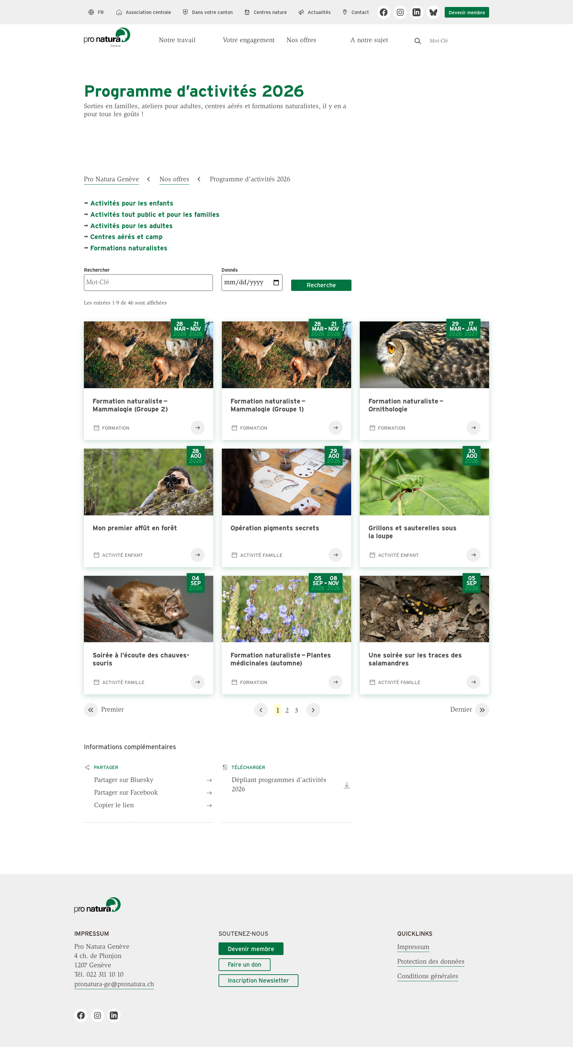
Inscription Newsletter (258, 980)
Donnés (230, 269)
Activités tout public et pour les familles (155, 214)
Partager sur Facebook (126, 793)
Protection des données (431, 961)
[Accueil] (107, 34)
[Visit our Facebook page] (386, 12)
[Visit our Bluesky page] (436, 12)
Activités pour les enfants (131, 202)
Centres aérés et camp (126, 236)
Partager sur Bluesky (123, 780)
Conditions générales (427, 976)
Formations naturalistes (128, 247)
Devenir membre (467, 12)
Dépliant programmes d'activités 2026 (279, 785)
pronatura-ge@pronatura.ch (114, 984)
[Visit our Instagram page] (403, 12)
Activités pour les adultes (131, 225)
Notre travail (177, 40)
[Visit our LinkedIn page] (419, 12)
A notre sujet (369, 40)
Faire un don (244, 964)
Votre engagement (249, 40)
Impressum (413, 947)
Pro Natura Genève (111, 179)
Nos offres (301, 40)
